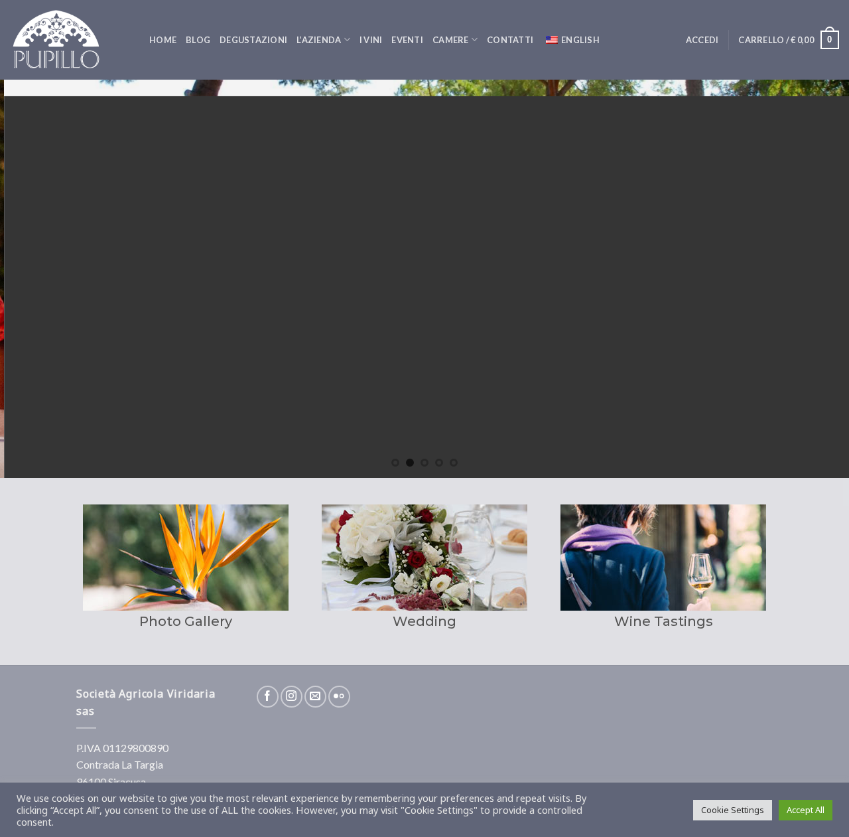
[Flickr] (339, 697)
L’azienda (318, 40)
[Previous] (34, 279)
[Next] (815, 279)
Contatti (510, 40)
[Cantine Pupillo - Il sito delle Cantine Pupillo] (69, 40)
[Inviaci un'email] (315, 697)
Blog (198, 40)
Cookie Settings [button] (732, 810)
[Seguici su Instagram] (291, 697)
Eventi (407, 40)
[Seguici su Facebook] (268, 697)
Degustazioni (253, 40)
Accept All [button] (805, 810)
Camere (450, 40)
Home (162, 40)
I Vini (371, 40)
